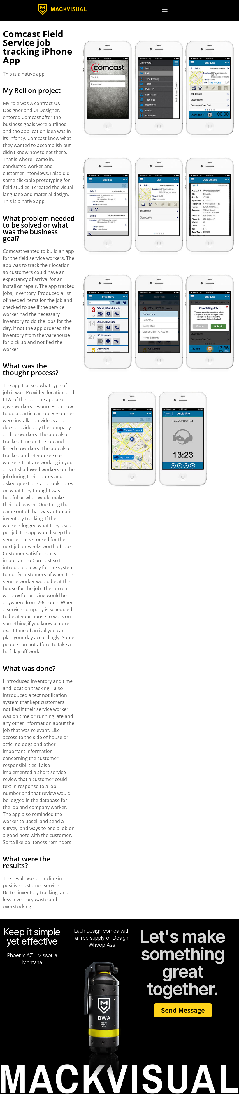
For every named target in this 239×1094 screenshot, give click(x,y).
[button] (164, 9)
